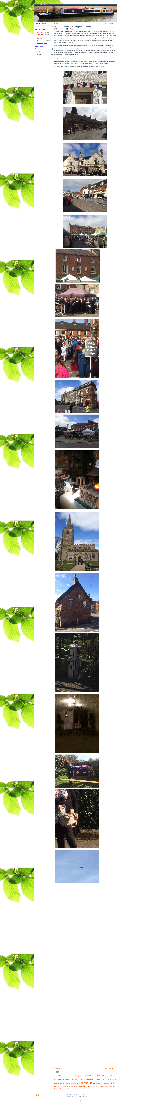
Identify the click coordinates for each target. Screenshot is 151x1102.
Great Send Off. (58, 23)
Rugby (113, 1083)
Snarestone (66, 1086)
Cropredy (62, 1079)
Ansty (60, 1076)
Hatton (85, 1079)
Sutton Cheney (104, 1086)
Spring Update (40, 32)
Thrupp (61, 1088)
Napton (94, 1083)
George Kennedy (78, 1100)
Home (36, 5)
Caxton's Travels (104, 19)
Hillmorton (100, 1079)
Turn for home (40, 34)
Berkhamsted (81, 1075)
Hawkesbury (91, 1079)
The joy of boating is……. (110, 23)
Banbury (76, 1076)
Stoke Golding (81, 1086)
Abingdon (56, 1075)
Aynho (72, 1075)
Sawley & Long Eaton (42, 43)
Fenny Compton (69, 1079)
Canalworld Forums (82, 1094)
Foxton (81, 1079)
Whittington (71, 1088)
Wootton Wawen (76, 1088)
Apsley (63, 1075)
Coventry (56, 1079)
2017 (41, 5)
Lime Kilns (65, 1083)
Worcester (82, 1088)
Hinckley (108, 1079)
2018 (45, 5)
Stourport (93, 1086)
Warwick (66, 1089)
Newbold (99, 1083)
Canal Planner (70, 1094)
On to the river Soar (41, 40)
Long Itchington (72, 1083)
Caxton (111, 1076)
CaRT (75, 1094)
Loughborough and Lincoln (43, 36)
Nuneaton (104, 1083)
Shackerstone (59, 1086)
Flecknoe (77, 1079)
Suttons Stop (112, 1086)
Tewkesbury (57, 1088)
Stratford (98, 1086)
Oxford (108, 1083)
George (71, 28)
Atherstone (67, 1075)
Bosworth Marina (89, 1075)
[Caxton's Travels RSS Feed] (37, 1095)
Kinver (61, 1083)
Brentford (107, 1075)
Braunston (100, 1075)
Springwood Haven (72, 1086)
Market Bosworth (84, 1083)
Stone (88, 1086)
